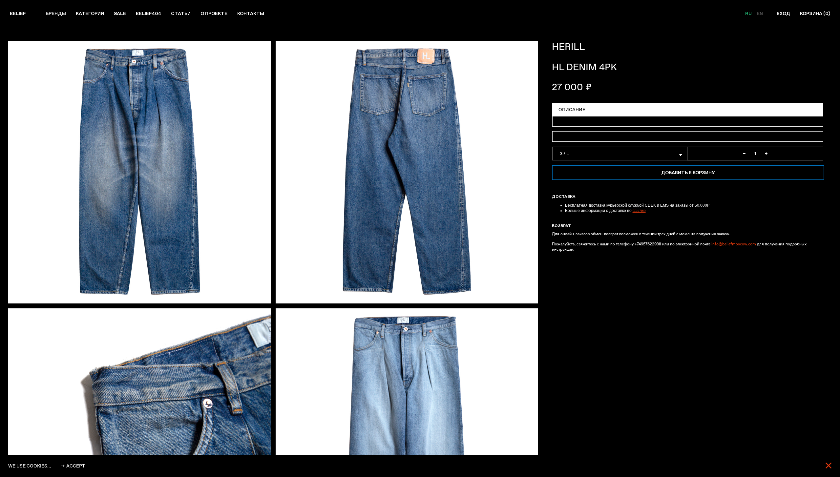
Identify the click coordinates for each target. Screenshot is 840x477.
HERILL (568, 46)
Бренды (56, 13)
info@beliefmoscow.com (733, 244)
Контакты (250, 13)
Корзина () (815, 13)
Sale (120, 13)
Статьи (181, 13)
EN (760, 13)
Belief (18, 13)
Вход (783, 13)
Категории (90, 13)
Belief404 (148, 13)
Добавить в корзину (688, 172)
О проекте (213, 13)
